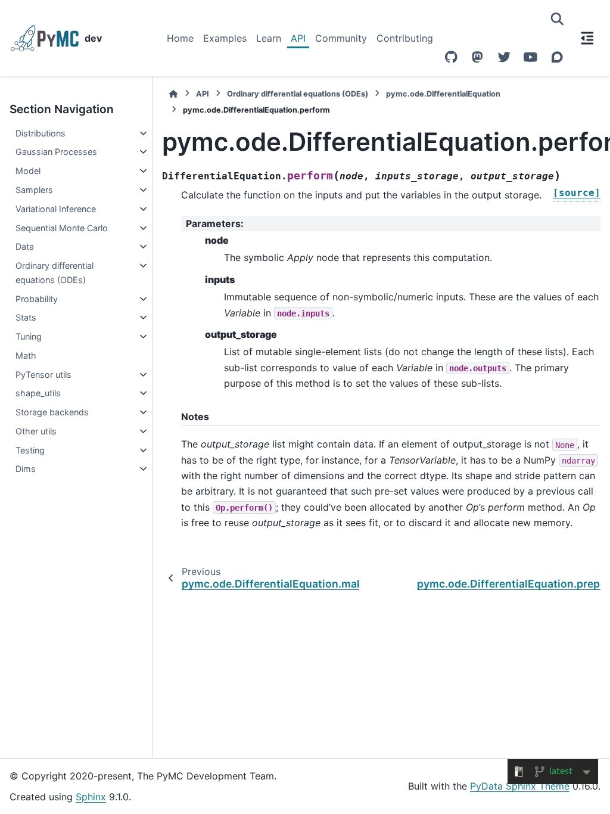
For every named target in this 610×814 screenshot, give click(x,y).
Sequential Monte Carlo (61, 228)
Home (180, 38)
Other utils (36, 431)
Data (24, 246)
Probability (36, 299)
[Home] (173, 94)
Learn (268, 38)
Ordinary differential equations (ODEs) (54, 272)
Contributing (404, 38)
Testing (30, 450)
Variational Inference (55, 209)
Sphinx (91, 797)
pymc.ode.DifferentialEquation (443, 93)
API (298, 38)
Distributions (40, 133)
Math (25, 355)
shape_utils (38, 393)
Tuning (28, 336)
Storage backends (52, 412)
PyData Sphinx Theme (519, 786)
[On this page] (587, 38)
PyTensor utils (43, 374)
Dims (25, 469)
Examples (225, 38)
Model (28, 171)
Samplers (34, 190)
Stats (25, 317)
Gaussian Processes (56, 152)
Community (341, 38)
